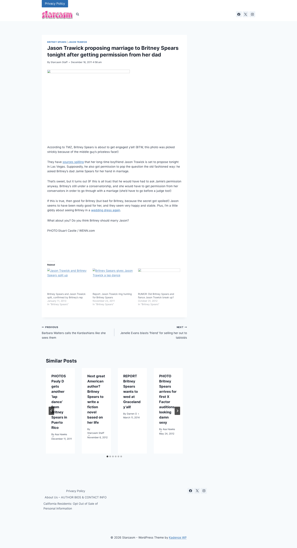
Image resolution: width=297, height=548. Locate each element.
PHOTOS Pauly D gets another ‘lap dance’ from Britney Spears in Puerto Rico (59, 402)
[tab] (107, 456)
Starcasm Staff (59, 62)
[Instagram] (252, 14)
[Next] (177, 411)
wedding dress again (105, 210)
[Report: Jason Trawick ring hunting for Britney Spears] (114, 280)
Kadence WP (178, 537)
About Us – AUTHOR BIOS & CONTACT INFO (76, 497)
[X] (246, 14)
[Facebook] (239, 14)
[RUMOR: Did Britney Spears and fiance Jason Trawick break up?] (159, 280)
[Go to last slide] (51, 411)
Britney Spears (56, 42)
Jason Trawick (77, 42)
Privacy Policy (55, 3)
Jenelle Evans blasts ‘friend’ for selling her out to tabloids (153, 333)
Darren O (132, 413)
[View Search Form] (77, 14)
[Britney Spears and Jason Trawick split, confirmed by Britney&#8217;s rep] (68, 280)
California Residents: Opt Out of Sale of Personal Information (70, 506)
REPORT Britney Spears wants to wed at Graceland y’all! (132, 391)
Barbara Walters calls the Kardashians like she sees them (74, 333)
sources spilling (73, 162)
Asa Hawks (61, 434)
